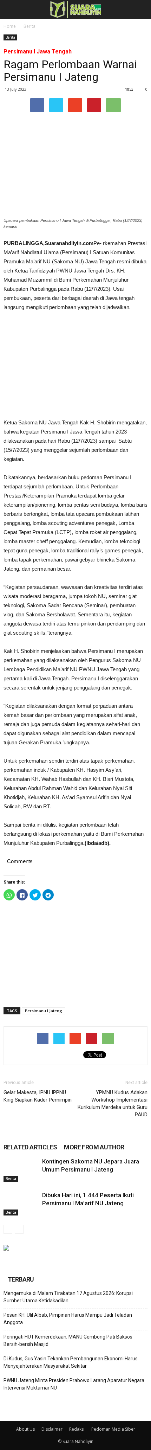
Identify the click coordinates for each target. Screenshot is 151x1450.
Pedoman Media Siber (113, 1429)
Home (10, 26)
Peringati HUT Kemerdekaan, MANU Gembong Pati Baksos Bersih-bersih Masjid (68, 1340)
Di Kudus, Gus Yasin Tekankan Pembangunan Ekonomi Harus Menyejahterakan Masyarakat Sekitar (71, 1362)
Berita (29, 26)
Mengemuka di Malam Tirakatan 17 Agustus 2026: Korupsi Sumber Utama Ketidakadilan (68, 1296)
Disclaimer (52, 1429)
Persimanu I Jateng (43, 1010)
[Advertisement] (75, 365)
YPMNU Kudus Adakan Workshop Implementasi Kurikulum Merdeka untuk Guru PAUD (112, 1103)
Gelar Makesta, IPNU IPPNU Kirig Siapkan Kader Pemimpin (38, 1096)
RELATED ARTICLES (30, 1147)
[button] (141, 9)
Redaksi (77, 1429)
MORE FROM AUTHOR (94, 1147)
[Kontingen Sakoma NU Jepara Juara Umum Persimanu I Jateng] (21, 1169)
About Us (25, 1429)
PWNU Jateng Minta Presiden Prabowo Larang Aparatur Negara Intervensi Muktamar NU (74, 1384)
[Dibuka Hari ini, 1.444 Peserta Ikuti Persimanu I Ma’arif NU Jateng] (21, 1203)
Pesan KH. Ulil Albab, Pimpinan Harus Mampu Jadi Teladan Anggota (68, 1318)
